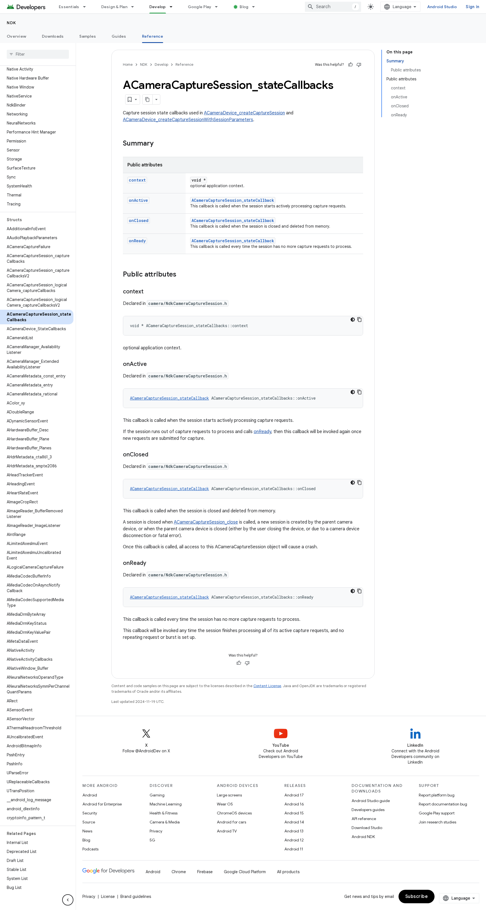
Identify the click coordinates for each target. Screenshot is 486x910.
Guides (119, 36)
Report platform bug (436, 795)
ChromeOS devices (234, 813)
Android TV (227, 831)
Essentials (69, 6)
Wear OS (225, 804)
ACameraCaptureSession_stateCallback (233, 200)
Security (89, 813)
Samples (87, 36)
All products (288, 871)
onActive (138, 200)
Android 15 (294, 813)
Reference (152, 36)
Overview (16, 36)
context (137, 180)
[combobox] (333, 7)
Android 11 (293, 849)
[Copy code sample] (359, 319)
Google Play (200, 6)
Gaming (157, 795)
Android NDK (363, 836)
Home (128, 64)
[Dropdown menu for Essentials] (86, 6)
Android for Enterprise (102, 804)
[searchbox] (38, 54)
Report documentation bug (443, 804)
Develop (157, 6)
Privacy (156, 831)
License (108, 896)
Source (88, 822)
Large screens (229, 795)
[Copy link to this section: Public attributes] (182, 274)
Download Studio (367, 827)
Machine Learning (166, 804)
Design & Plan (114, 6)
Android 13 (293, 831)
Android (89, 795)
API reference (364, 818)
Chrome (179, 871)
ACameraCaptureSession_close (206, 522)
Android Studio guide (371, 800)
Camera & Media (165, 822)
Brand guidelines (135, 896)
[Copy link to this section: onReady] (152, 563)
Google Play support (436, 813)
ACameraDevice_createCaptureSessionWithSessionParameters (188, 120)
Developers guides (368, 809)
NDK (11, 22)
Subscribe (416, 896)
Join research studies (437, 822)
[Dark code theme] (352, 319)
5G (152, 840)
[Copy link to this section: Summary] (159, 144)
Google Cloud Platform (245, 871)
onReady (137, 240)
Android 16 (294, 804)
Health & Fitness (163, 813)
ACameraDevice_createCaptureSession (244, 113)
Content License (267, 685)
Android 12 (294, 840)
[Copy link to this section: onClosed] (153, 455)
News (87, 831)
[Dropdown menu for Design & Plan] (135, 6)
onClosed (138, 220)
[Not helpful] (359, 64)
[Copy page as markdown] (148, 99)
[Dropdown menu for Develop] (173, 6)
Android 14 (294, 822)
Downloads (53, 36)
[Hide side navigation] (67, 900)
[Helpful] (350, 64)
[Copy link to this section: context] (149, 292)
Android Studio (442, 6)
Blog (244, 6)
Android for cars (231, 822)
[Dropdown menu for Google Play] (218, 6)
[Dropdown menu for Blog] (256, 6)
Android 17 (294, 795)
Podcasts (90, 849)
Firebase (205, 871)
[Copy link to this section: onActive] (152, 364)
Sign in (472, 6)
